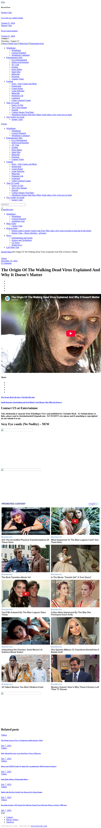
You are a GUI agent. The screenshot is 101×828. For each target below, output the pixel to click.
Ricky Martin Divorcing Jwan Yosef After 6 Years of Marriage (21, 753)
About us (10, 822)
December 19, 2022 (9, 261)
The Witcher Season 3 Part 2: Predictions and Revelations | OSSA (22, 740)
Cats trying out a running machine (12, 18)
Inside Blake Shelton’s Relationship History (14, 779)
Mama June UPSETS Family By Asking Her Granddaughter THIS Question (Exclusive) (28, 766)
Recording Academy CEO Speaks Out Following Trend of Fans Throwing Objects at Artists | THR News (34, 805)
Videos (9, 252)
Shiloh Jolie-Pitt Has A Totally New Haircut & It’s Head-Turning (21, 792)
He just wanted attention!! (9, 31)
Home (3, 252)
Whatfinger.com (39, 826)
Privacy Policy (12, 819)
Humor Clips (6, 12)
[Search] (2, 207)
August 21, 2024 (8, 23)
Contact (9, 817)
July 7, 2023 (6, 746)
